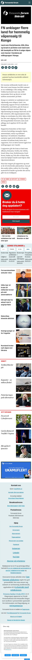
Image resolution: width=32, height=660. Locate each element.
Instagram (16, 549)
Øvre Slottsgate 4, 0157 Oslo (16, 506)
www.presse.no (16, 606)
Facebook (16, 544)
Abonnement (16, 533)
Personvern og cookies (16, 541)
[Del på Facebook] (2, 67)
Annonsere (16, 530)
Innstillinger (27, 659)
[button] (2, 246)
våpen (3, 182)
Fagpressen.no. (8, 649)
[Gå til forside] (13, 2)
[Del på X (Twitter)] (6, 67)
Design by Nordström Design (16, 620)
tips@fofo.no (18, 489)
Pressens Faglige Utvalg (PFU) (14, 594)
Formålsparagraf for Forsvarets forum (19, 613)
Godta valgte (15, 655)
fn (2, 179)
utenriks (22, 179)
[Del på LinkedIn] (9, 67)
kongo (7, 179)
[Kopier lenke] (15, 67)
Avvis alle (8, 655)
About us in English (16, 616)
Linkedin (16, 553)
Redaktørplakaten (15, 573)
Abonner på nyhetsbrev (16, 561)
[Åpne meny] (29, 2)
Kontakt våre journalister (16, 492)
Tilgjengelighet (16, 537)
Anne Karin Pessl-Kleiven (16, 498)
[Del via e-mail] (12, 67)
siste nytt (14, 179)
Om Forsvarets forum (16, 526)
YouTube (16, 557)
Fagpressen (25, 609)
